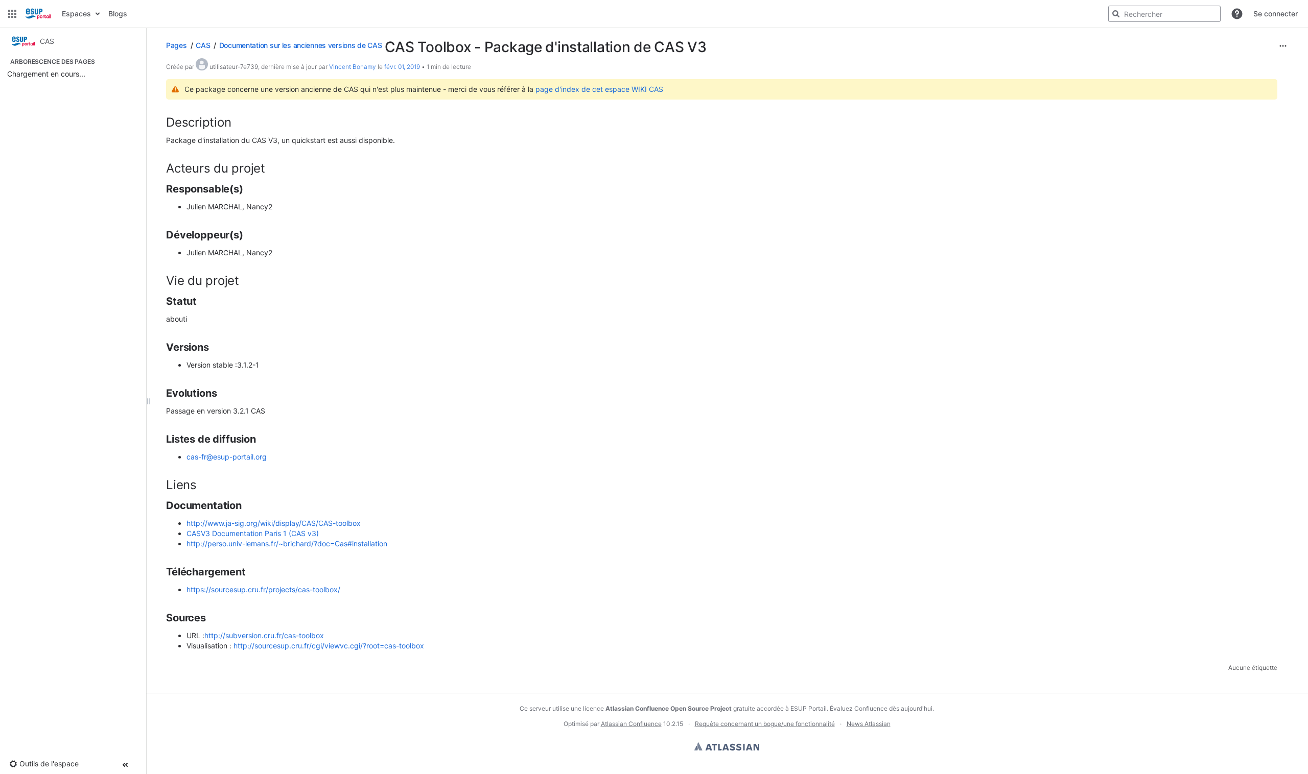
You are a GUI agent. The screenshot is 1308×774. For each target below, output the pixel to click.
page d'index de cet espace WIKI (592, 89)
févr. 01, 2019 (402, 66)
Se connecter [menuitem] (1275, 13)
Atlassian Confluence (631, 724)
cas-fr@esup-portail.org (226, 456)
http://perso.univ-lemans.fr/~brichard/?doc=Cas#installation (286, 543)
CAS (203, 45)
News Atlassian (869, 724)
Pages (176, 45)
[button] (12, 14)
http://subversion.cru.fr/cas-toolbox (264, 635)
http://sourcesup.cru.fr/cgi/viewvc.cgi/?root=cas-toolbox (328, 645)
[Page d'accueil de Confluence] (38, 14)
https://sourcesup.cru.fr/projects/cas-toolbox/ (263, 589)
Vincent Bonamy (352, 66)
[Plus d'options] (1283, 46)
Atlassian (726, 746)
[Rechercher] (1116, 14)
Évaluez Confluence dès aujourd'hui (881, 708)
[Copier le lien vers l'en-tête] (234, 123)
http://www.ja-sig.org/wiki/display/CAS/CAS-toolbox (273, 523)
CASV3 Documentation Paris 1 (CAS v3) (252, 533)
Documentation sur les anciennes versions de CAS (300, 45)
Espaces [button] (76, 13)
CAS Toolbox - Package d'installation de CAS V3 (546, 47)
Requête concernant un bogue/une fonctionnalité (765, 724)
